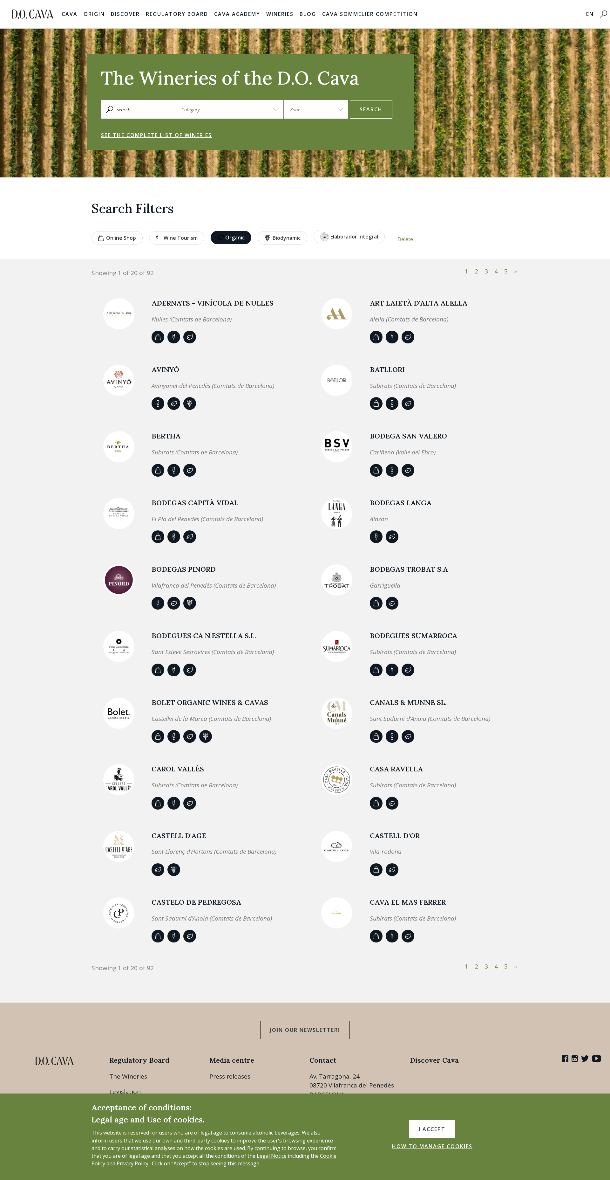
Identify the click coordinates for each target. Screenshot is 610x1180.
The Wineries (128, 1076)
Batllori (387, 369)
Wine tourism (181, 237)
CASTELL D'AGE (179, 835)
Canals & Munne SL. (408, 702)
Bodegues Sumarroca (413, 635)
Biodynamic (287, 237)
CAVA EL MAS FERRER (408, 902)
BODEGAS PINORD (184, 569)
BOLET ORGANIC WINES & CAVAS (210, 702)
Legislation (125, 1091)
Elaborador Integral (354, 236)
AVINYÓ (165, 369)
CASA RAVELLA (396, 768)
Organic (235, 237)
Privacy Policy (132, 1163)
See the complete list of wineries (156, 135)
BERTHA (166, 435)
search (371, 109)
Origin (94, 13)
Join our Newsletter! (305, 1029)
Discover (125, 13)
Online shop (121, 237)
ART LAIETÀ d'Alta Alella (418, 303)
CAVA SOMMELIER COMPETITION (370, 13)
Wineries (280, 13)
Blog (308, 13)
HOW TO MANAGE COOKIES (432, 1146)
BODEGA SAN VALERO (408, 435)
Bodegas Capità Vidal (195, 502)
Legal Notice (272, 1155)
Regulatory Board (177, 13)
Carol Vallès (178, 768)
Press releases (229, 1076)
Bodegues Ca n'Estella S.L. (204, 635)
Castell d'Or (395, 835)
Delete (405, 239)
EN (590, 13)
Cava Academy (237, 13)
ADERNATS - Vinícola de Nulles (213, 303)
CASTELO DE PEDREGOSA (196, 902)
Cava (70, 13)
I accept (432, 1129)
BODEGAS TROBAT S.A (409, 569)
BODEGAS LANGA (400, 502)
